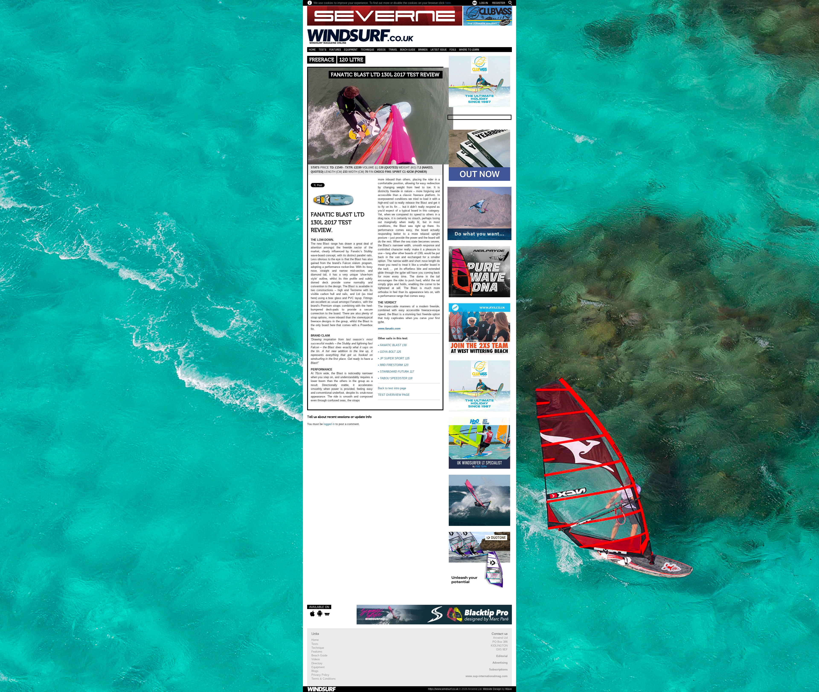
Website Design (492, 689)
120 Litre (351, 60)
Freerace (321, 60)
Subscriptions (498, 669)
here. (448, 2)
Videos (381, 49)
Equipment (351, 49)
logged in (329, 424)
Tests (322, 49)
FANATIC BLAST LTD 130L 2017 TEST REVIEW (385, 75)
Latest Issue (439, 49)
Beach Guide (407, 49)
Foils (453, 49)
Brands (423, 49)
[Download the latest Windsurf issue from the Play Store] (319, 613)
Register (498, 2)
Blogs (314, 671)
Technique (367, 49)
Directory (316, 663)
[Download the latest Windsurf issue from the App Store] (312, 613)
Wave (508, 689)
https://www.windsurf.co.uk (443, 689)
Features (335, 49)
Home (312, 49)
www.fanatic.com (389, 328)
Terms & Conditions (323, 678)
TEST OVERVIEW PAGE (394, 394)
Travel (393, 49)
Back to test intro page (392, 388)
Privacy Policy (320, 674)
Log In (483, 2)
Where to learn (469, 49)
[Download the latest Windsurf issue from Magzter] (327, 613)
